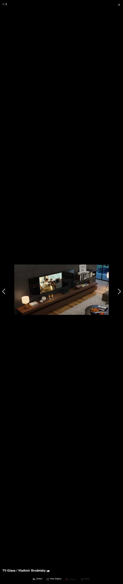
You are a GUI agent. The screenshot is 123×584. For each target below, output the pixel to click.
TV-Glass (8, 570)
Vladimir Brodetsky (32, 570)
